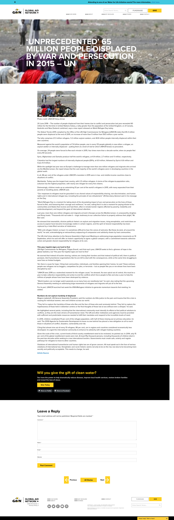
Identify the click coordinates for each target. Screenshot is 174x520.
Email (39, 450)
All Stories (88, 480)
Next (102, 480)
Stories (128, 14)
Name (39, 442)
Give (155, 11)
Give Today (45, 385)
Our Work (72, 14)
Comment (40, 420)
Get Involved (109, 14)
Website (39, 457)
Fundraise (138, 11)
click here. (155, 2)
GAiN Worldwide (32, 504)
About (90, 14)
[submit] (125, 10)
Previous (73, 480)
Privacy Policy (33, 505)
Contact (146, 14)
